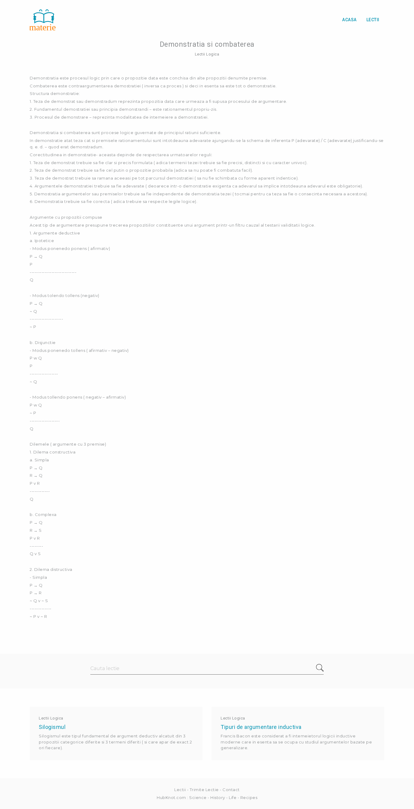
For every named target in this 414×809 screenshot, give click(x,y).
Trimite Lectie (204, 789)
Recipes (249, 797)
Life (232, 797)
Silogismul (52, 727)
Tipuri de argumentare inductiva (261, 727)
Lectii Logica (207, 54)
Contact (231, 789)
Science (198, 797)
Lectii (372, 19)
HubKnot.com (171, 797)
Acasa (349, 19)
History (217, 797)
